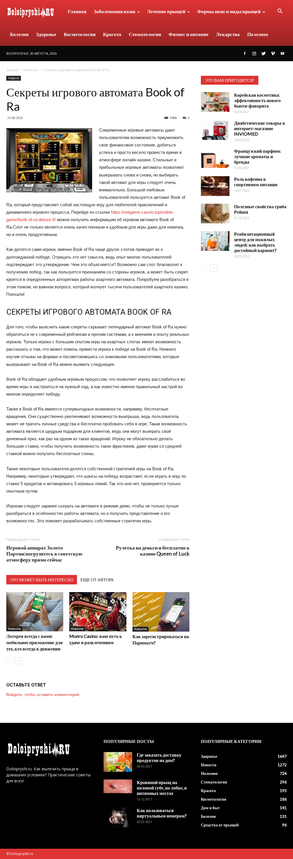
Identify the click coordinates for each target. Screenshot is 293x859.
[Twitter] (263, 53)
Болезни (19, 34)
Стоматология (145, 34)
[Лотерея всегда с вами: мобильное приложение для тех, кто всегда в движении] (34, 611)
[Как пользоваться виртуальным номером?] (118, 817)
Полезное (257, 34)
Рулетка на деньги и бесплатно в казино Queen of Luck (152, 551)
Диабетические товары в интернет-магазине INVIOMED (259, 128)
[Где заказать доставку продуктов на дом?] (118, 762)
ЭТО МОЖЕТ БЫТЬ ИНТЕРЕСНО (42, 579)
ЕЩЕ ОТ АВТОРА (97, 579)
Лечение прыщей (166, 11)
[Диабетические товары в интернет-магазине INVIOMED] (215, 130)
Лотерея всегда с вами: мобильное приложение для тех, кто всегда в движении (34, 642)
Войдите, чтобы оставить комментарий (42, 694)
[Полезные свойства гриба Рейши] (215, 213)
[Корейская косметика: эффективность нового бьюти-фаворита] (215, 102)
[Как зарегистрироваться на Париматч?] (160, 612)
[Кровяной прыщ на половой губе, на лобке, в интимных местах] (118, 786)
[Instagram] (254, 53)
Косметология (80, 34)
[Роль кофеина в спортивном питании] (215, 186)
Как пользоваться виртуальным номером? (162, 813)
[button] (280, 12)
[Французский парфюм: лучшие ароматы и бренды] (215, 158)
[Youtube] (282, 53)
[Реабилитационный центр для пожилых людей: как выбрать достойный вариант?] (215, 241)
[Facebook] (244, 53)
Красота (112, 34)
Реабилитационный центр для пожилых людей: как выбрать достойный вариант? (255, 242)
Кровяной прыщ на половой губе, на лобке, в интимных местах (162, 787)
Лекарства (228, 34)
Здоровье (46, 34)
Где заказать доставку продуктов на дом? (159, 757)
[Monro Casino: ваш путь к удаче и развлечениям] (97, 611)
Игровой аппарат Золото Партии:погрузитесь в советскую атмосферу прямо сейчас (44, 554)
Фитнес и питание (189, 34)
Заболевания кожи (114, 11)
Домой (12, 70)
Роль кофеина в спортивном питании (255, 181)
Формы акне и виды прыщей (229, 11)
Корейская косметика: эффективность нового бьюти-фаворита (257, 100)
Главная (77, 11)
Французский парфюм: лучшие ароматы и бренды (257, 156)
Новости (31, 70)
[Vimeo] (273, 53)
